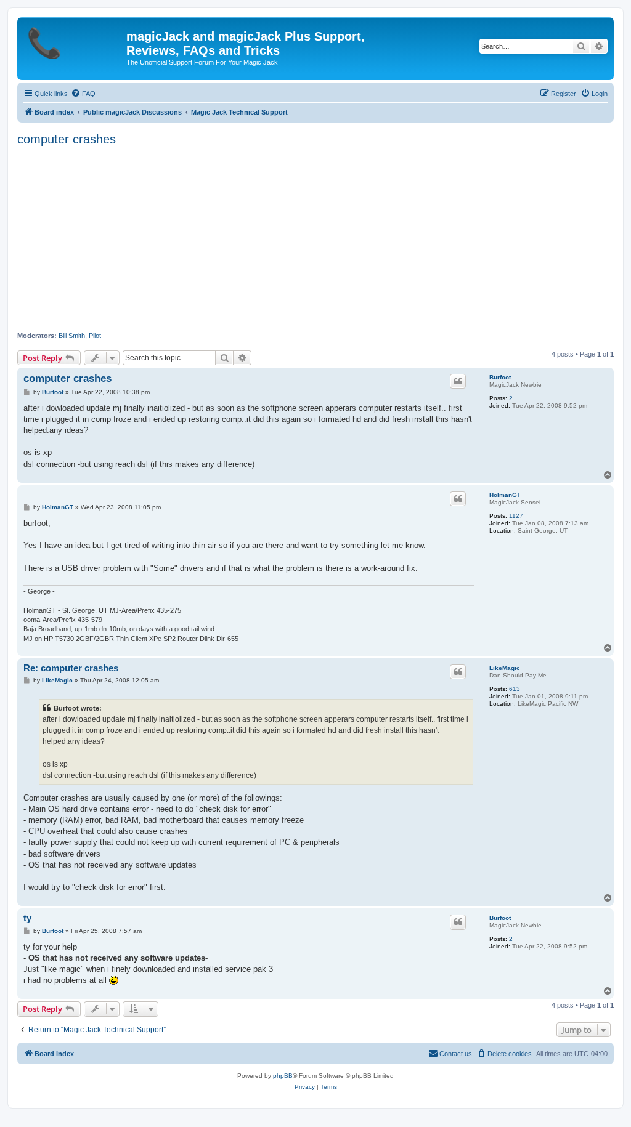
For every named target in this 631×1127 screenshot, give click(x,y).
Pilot (95, 335)
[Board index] (73, 40)
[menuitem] (83, 93)
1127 (516, 515)
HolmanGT (505, 494)
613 (514, 688)
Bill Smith (72, 335)
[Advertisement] (315, 239)
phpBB (283, 1075)
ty (27, 918)
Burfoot (500, 377)
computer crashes (66, 139)
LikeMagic (504, 667)
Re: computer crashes (70, 668)
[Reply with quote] (458, 381)
